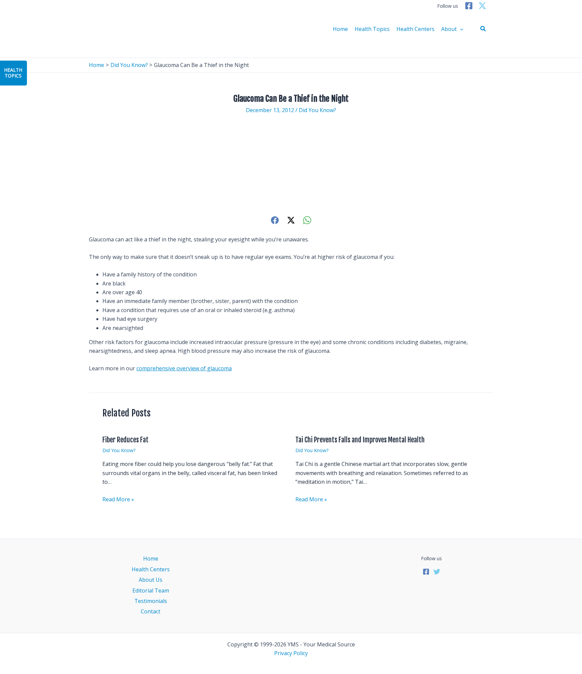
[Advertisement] (291, 164)
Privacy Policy (291, 653)
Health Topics (372, 29)
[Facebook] (469, 6)
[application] (460, 29)
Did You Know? (317, 110)
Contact (150, 611)
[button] (483, 29)
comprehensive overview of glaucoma (184, 368)
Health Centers (415, 29)
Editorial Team (150, 590)
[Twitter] (482, 6)
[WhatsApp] (307, 220)
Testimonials (150, 601)
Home (340, 29)
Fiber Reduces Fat (125, 440)
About (449, 29)
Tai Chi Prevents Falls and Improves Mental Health (360, 440)
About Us (150, 579)
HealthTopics (13, 73)
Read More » (118, 499)
